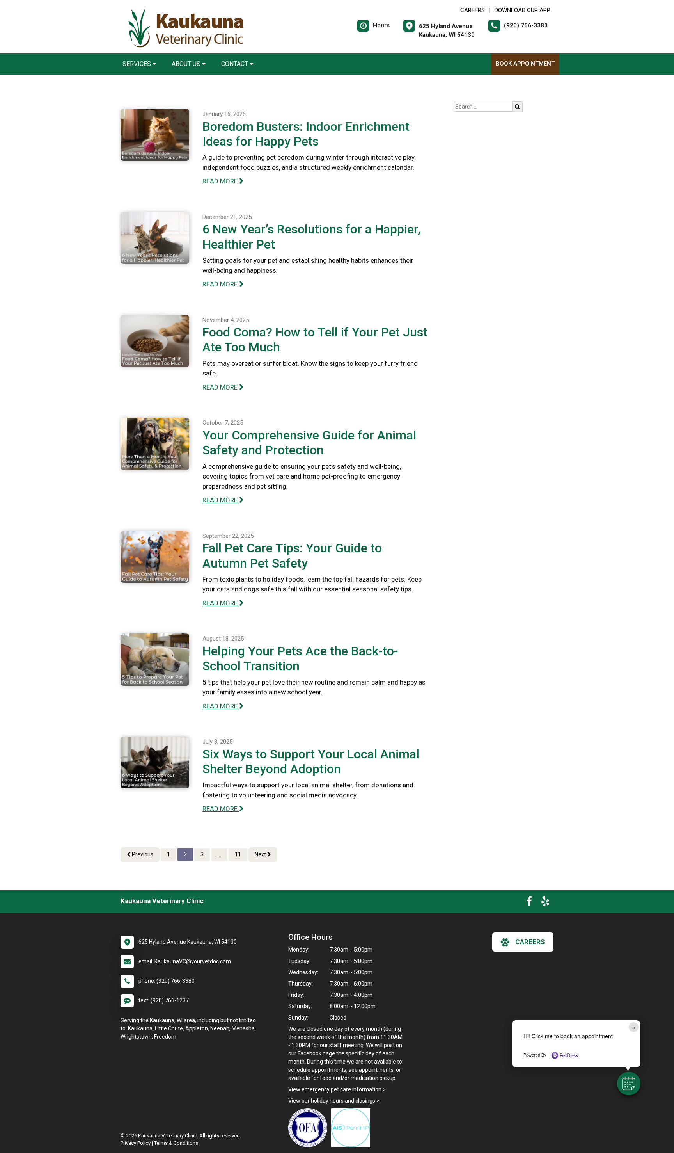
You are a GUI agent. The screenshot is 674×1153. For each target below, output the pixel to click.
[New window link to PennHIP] (352, 1127)
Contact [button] (235, 64)
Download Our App (522, 10)
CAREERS (472, 10)
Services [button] (137, 64)
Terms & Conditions (176, 1143)
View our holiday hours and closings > (334, 1101)
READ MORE (220, 181)
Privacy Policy (136, 1143)
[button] (628, 1083)
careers (530, 942)
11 (238, 854)
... (219, 854)
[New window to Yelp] (545, 903)
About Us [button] (187, 64)
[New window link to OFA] (309, 1127)
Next (261, 854)
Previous (142, 854)
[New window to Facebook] (529, 903)
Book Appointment (525, 63)
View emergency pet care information (334, 1089)
